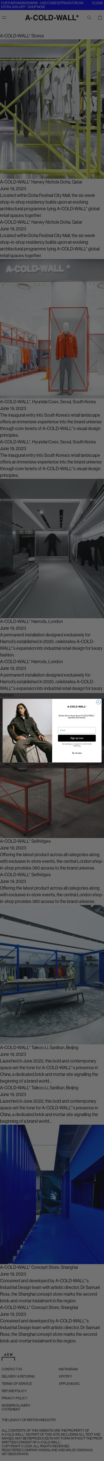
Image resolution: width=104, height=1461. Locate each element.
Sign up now (76, 738)
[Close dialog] (98, 702)
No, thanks (77, 753)
